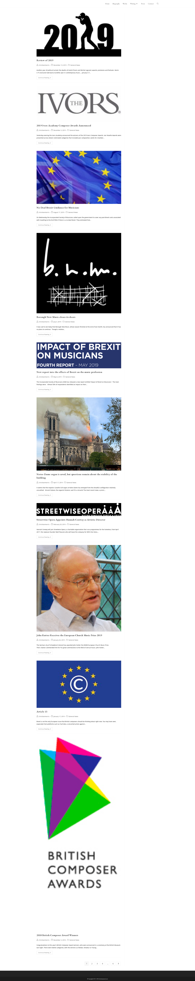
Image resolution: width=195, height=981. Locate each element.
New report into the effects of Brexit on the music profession (69, 372)
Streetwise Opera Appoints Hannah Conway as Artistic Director (71, 519)
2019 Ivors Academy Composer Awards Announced (64, 125)
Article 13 (42, 711)
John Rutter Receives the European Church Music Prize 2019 (69, 635)
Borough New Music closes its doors (56, 317)
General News (75, 65)
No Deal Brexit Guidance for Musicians (58, 207)
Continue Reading (45, 78)
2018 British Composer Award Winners (57, 935)
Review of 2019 (45, 60)
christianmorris (44, 65)
